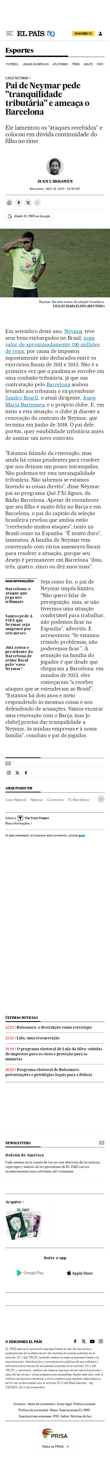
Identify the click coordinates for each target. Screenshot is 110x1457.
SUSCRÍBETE (83, 33)
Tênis (76, 64)
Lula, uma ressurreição (38, 1038)
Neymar (74, 331)
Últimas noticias (21, 1018)
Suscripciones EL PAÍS (74, 1410)
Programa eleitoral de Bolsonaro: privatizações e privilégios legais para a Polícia (48, 1072)
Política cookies (84, 1404)
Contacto (19, 1404)
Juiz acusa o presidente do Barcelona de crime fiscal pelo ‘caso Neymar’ (19, 658)
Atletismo (60, 64)
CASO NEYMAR (16, 78)
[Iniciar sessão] (100, 33)
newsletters (17, 1143)
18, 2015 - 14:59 (63, 189)
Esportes (19, 50)
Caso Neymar (15, 800)
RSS (56, 1416)
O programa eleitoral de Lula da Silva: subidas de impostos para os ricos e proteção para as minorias (53, 1053)
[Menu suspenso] (9, 33)
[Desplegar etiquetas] (101, 799)
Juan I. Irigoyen (55, 181)
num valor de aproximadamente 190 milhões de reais (52, 344)
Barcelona (58, 384)
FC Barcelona (78, 800)
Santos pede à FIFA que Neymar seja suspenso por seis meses (19, 624)
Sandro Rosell (21, 398)
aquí (81, 835)
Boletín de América (24, 1155)
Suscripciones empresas (35, 1416)
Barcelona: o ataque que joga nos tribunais (18, 595)
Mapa (54, 1410)
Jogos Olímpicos (36, 64)
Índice (65, 1416)
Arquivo (13, 1202)
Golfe (88, 64)
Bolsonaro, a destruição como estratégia (54, 1027)
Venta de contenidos (41, 1404)
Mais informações (17, 823)
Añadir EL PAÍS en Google (32, 216)
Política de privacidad (33, 1410)
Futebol (12, 64)
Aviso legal (64, 1404)
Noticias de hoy (81, 1416)
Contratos (55, 800)
